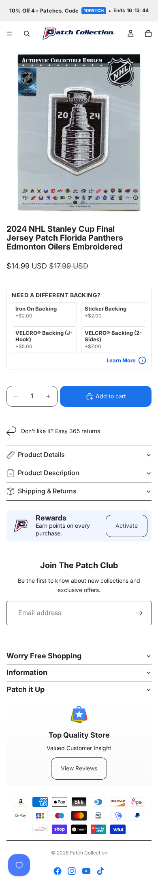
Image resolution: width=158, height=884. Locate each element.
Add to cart (111, 396)
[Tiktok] (100, 871)
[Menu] (9, 33)
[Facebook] (57, 871)
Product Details (41, 454)
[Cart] (148, 33)
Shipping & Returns (47, 491)
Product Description (48, 473)
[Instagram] (72, 871)
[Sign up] (139, 613)
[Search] (27, 33)
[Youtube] (86, 871)
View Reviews (79, 768)
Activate (126, 525)
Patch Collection (88, 853)
